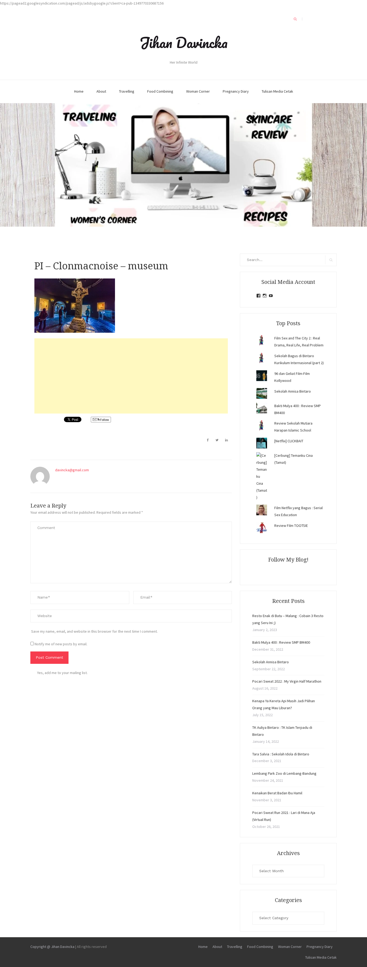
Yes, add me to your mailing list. (62, 672)
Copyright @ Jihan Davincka (52, 946)
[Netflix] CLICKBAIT (288, 441)
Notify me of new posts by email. (61, 644)
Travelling (126, 91)
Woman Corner (198, 91)
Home (79, 91)
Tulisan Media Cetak (277, 91)
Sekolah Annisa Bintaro (292, 391)
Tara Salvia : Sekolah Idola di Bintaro (280, 754)
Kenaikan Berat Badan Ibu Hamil (277, 793)
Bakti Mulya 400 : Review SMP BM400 (281, 642)
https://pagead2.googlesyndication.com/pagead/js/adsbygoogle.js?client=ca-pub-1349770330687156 (82, 3)
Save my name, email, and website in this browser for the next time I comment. (94, 631)
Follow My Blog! (288, 559)
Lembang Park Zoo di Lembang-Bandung (284, 773)
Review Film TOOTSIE (291, 525)
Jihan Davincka (183, 42)
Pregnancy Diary (236, 91)
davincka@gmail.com (72, 470)
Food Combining (160, 91)
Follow (104, 420)
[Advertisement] (131, 376)
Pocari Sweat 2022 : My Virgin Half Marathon (286, 681)
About (101, 91)
